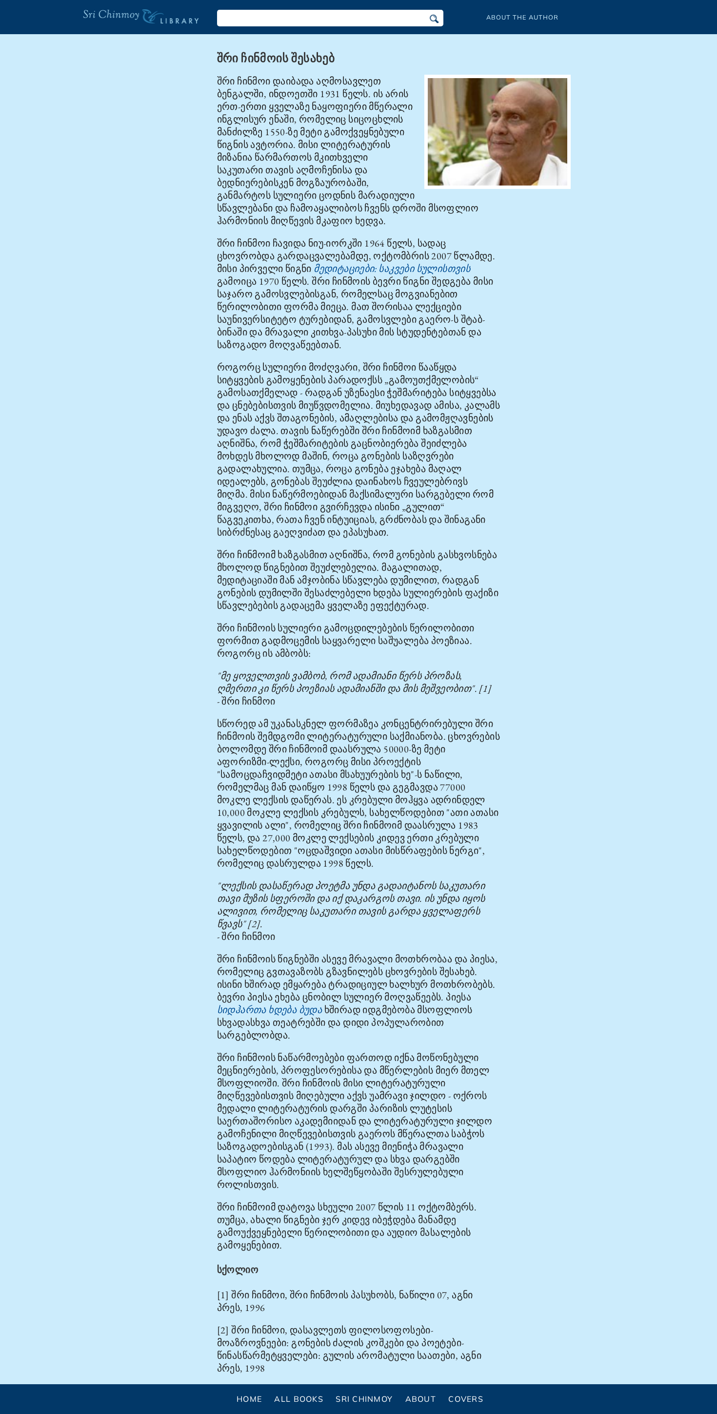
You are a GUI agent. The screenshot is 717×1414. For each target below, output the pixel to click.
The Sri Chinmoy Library (121, 22)
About (420, 1399)
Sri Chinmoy (364, 1399)
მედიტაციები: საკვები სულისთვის (392, 268)
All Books (298, 1399)
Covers (465, 1399)
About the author (522, 17)
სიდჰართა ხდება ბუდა (269, 1009)
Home (249, 1399)
